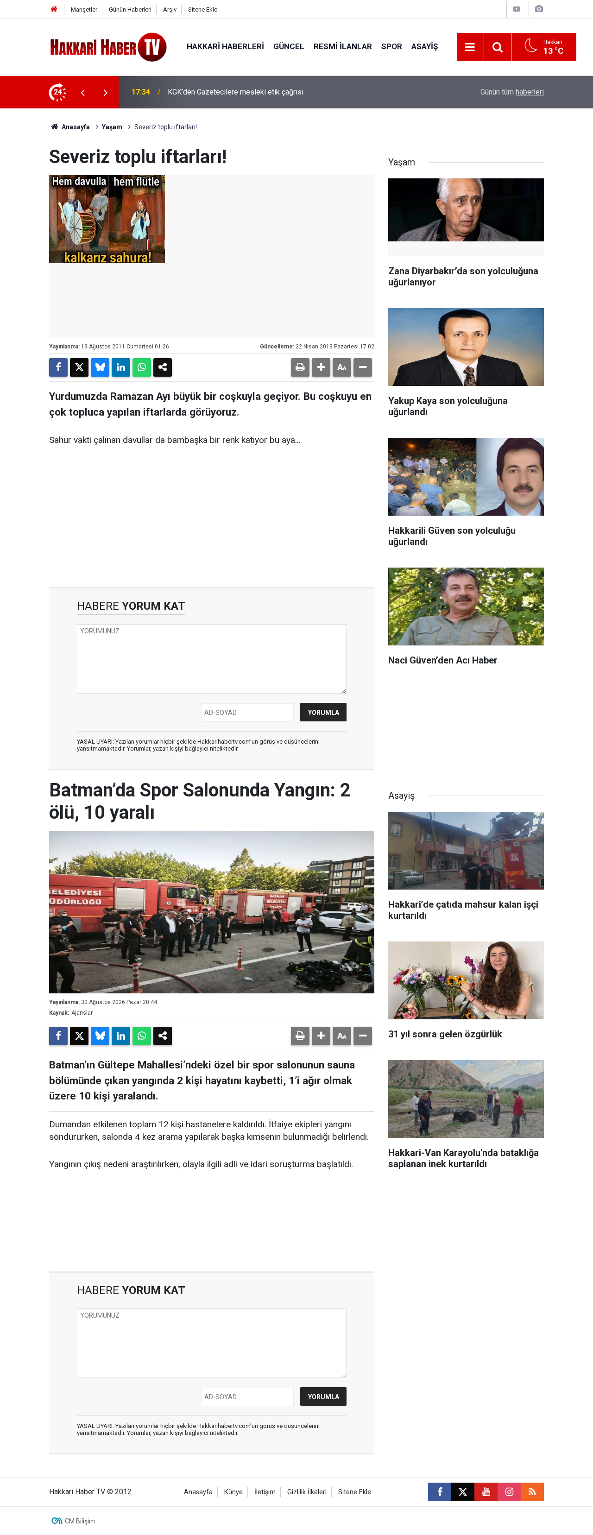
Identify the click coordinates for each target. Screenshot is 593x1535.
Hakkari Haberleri (225, 46)
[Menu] (470, 47)
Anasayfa (75, 127)
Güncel (288, 46)
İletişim (265, 1492)
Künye (233, 1492)
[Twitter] (79, 367)
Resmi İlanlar (343, 46)
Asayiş (424, 46)
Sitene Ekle (202, 9)
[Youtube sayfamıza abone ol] (486, 1492)
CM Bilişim (80, 1521)
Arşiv (170, 9)
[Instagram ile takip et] (509, 1492)
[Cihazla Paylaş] (162, 367)
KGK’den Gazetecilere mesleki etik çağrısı (235, 92)
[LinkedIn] (121, 367)
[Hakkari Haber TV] (108, 46)
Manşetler (84, 9)
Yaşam (112, 127)
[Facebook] (58, 367)
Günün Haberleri (130, 9)
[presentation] (82, 92)
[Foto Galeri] (539, 9)
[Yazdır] (300, 367)
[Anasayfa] (54, 9)
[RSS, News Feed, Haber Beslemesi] (532, 1492)
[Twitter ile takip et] (462, 1492)
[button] (321, 367)
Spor (391, 46)
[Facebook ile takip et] (439, 1492)
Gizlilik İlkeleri (307, 1492)
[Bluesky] (100, 367)
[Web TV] (516, 9)
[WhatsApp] (141, 367)
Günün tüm (512, 92)
